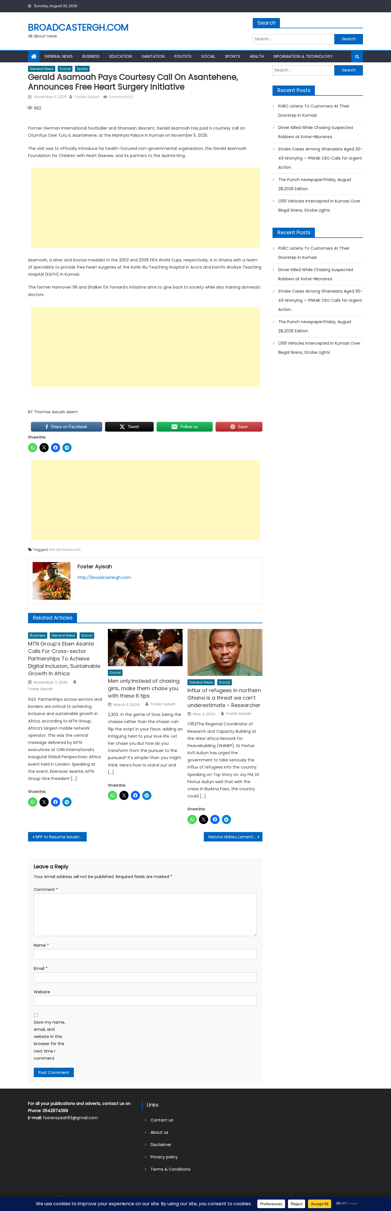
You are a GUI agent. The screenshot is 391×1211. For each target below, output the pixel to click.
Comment (46, 889)
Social (208, 56)
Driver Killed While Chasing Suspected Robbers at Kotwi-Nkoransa (315, 132)
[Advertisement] (145, 208)
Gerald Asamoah (65, 549)
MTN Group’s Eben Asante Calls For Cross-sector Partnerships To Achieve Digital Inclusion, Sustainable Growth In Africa (64, 658)
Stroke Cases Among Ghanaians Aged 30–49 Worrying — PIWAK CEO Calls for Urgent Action (320, 158)
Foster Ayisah (87, 97)
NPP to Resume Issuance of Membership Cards (61, 837)
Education (120, 56)
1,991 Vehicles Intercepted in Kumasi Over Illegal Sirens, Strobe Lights (319, 205)
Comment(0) (120, 97)
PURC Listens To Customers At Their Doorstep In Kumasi (313, 110)
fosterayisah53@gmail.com (70, 1118)
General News (58, 56)
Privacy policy (164, 1157)
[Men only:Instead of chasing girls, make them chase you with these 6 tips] (145, 647)
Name (41, 945)
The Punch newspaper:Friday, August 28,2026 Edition (314, 184)
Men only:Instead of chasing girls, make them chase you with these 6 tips (143, 688)
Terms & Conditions (170, 1169)
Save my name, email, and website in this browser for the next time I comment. (49, 1040)
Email (41, 968)
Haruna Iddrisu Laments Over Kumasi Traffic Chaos (235, 837)
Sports (232, 56)
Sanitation (153, 56)
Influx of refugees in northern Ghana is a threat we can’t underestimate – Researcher (224, 698)
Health (257, 56)
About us (159, 1132)
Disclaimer (161, 1145)
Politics (182, 56)
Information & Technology (303, 56)
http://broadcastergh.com (104, 577)
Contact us (162, 1120)
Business (91, 56)
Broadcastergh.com (78, 27)
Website (42, 992)
